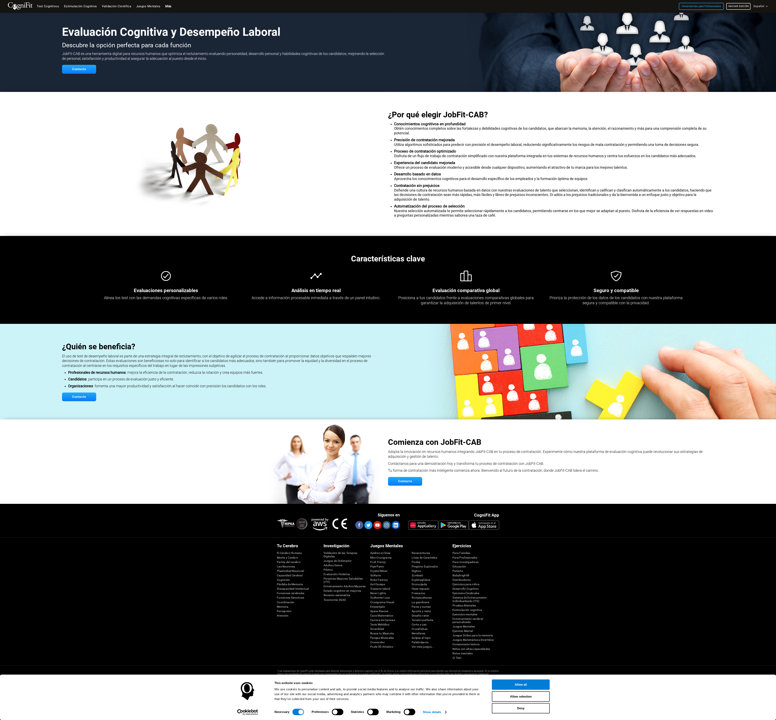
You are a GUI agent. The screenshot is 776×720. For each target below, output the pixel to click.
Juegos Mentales (463, 626)
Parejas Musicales (382, 637)
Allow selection (521, 696)
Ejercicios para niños (465, 584)
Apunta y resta (421, 611)
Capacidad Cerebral (290, 575)
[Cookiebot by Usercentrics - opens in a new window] (247, 712)
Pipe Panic (377, 566)
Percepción (284, 611)
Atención (282, 615)
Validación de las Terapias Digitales (340, 554)
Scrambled (377, 629)
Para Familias (461, 553)
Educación (459, 566)
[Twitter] (368, 525)
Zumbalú (417, 575)
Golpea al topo (421, 637)
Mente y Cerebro (287, 557)
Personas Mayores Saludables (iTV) (343, 580)
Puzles (416, 562)
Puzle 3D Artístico (381, 646)
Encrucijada (419, 584)
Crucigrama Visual (382, 602)
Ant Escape (377, 584)
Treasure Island (380, 588)
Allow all (521, 684)
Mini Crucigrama (381, 557)
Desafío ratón (420, 615)
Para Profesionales (464, 557)
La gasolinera (420, 602)
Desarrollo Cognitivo (465, 588)
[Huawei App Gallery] (423, 525)
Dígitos (416, 571)
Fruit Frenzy (378, 562)
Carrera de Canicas (382, 620)
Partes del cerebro (288, 562)
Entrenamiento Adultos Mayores (345, 586)
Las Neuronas (286, 566)
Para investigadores (465, 562)
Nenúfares (418, 633)
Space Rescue (379, 611)
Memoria (282, 606)
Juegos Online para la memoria (472, 635)
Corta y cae (419, 624)
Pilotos (328, 569)
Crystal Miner (379, 571)
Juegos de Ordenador (338, 560)
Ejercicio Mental (462, 631)
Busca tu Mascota (382, 633)
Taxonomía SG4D (335, 599)
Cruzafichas (419, 629)
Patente (457, 571)
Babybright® (460, 575)
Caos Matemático (381, 615)
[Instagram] (386, 525)
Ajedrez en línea (380, 553)
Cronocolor (377, 642)
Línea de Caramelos (424, 557)
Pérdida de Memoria (290, 584)
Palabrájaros (420, 642)
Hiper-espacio (421, 588)
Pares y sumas (421, 606)
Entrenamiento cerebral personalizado (467, 620)
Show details (432, 712)
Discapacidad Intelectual (293, 588)
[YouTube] (377, 525)
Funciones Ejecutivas (290, 597)
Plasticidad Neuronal (290, 571)
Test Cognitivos (48, 6)
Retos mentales (462, 653)
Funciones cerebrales (291, 593)
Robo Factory (379, 579)
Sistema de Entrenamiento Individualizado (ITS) (469, 599)
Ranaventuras (421, 553)
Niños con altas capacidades (471, 649)
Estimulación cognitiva (467, 610)
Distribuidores (461, 579)
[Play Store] (453, 525)
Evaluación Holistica (337, 574)
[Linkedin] (395, 525)
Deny (520, 708)
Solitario (375, 575)
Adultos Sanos (333, 565)
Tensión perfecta (422, 620)
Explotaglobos (421, 579)
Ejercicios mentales (464, 614)
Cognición (283, 579)
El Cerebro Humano (289, 553)
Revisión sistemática (337, 595)
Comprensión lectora (466, 644)
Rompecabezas (422, 597)
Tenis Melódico (379, 624)
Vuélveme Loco (380, 597)
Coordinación (285, 602)
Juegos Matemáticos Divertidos (473, 639)
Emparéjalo (377, 606)
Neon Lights (378, 593)
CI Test (456, 657)
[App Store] (484, 525)
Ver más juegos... (423, 646)
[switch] (337, 712)
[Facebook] (359, 525)
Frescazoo (418, 593)
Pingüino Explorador (425, 566)
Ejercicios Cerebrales (465, 593)
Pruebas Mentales (464, 605)
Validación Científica (116, 6)
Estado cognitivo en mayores (342, 590)
